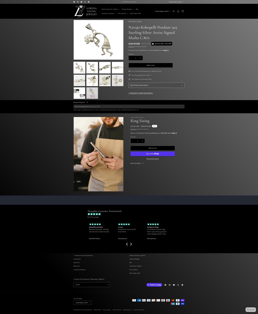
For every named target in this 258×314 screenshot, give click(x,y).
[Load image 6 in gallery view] (92, 80)
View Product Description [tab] (139, 85)
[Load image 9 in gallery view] (79, 93)
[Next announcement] (150, 2)
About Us (77, 262)
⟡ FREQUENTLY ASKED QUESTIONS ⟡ (140, 93)
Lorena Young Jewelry (86, 309)
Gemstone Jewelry (135, 266)
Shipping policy (127, 309)
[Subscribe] (107, 284)
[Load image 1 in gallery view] (79, 67)
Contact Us (77, 259)
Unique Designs (134, 259)
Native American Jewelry (137, 255)
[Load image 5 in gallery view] (79, 80)
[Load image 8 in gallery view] (117, 80)
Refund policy (97, 309)
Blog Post (77, 266)
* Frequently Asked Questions (83, 255)
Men (130, 262)
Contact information (138, 309)
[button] (111, 9)
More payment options (153, 158)
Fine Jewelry (133, 270)
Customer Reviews (80, 270)
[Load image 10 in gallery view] (92, 93)
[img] (130, 214)
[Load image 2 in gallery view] (92, 67)
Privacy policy (107, 309)
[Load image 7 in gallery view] (105, 80)
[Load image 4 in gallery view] (117, 67)
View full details (136, 163)
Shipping (131, 46)
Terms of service (117, 309)
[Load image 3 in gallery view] (105, 67)
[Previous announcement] (107, 2)
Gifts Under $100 (134, 273)
